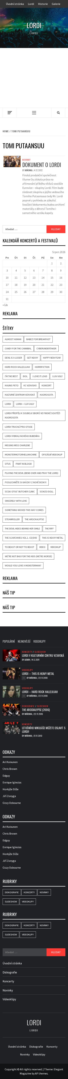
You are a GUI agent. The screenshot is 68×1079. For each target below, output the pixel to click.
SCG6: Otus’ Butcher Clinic (20, 491)
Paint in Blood (24, 463)
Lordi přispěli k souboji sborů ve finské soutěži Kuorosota (32, 415)
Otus (8, 463)
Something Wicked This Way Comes (24, 510)
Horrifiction (42, 367)
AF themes (41, 1073)
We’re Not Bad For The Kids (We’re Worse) (28, 556)
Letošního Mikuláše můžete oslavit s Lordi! (43, 730)
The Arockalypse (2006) (36, 710)
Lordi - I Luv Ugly (25, 403)
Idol (25, 376)
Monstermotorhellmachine (21, 454)
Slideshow (40, 652)
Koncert (46, 385)
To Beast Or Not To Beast (19, 547)
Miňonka (29, 170)
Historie (43, 4)
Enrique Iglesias (12, 782)
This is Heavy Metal (52, 537)
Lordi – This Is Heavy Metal (38, 674)
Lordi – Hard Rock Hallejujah (40, 692)
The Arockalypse (34, 519)
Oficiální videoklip (52, 454)
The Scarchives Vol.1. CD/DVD (21, 537)
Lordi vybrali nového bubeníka (22, 436)
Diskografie (28, 706)
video (42, 547)
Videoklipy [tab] (39, 641)
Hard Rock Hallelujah (17, 367)
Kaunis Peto (11, 385)
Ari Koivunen (10, 762)
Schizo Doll (46, 491)
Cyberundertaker (46, 348)
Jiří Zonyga (9, 796)
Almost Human (13, 339)
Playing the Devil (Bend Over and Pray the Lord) (31, 473)
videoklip (55, 547)
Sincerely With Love (16, 500)
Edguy (6, 775)
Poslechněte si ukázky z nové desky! (25, 482)
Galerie (56, 4)
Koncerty (27, 652)
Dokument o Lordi (41, 165)
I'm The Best (11, 376)
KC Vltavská (30, 385)
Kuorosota (46, 394)
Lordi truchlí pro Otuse (18, 426)
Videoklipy (27, 670)
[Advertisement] (34, 78)
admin (28, 659)
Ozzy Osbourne (12, 803)
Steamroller (12, 519)
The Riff (49, 528)
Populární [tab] (9, 641)
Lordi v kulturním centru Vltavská (43, 655)
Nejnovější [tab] (24, 641)
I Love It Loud (40, 376)
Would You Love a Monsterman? (23, 565)
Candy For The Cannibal (18, 348)
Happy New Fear (52, 357)
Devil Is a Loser (13, 357)
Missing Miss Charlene (17, 445)
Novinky (26, 160)
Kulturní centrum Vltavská (20, 394)
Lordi (31, 4)
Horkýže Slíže (10, 789)
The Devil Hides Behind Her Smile (22, 528)
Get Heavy (32, 357)
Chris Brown (10, 769)
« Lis (5, 305)
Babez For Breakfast (38, 339)
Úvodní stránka (15, 4)
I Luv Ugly (57, 376)
